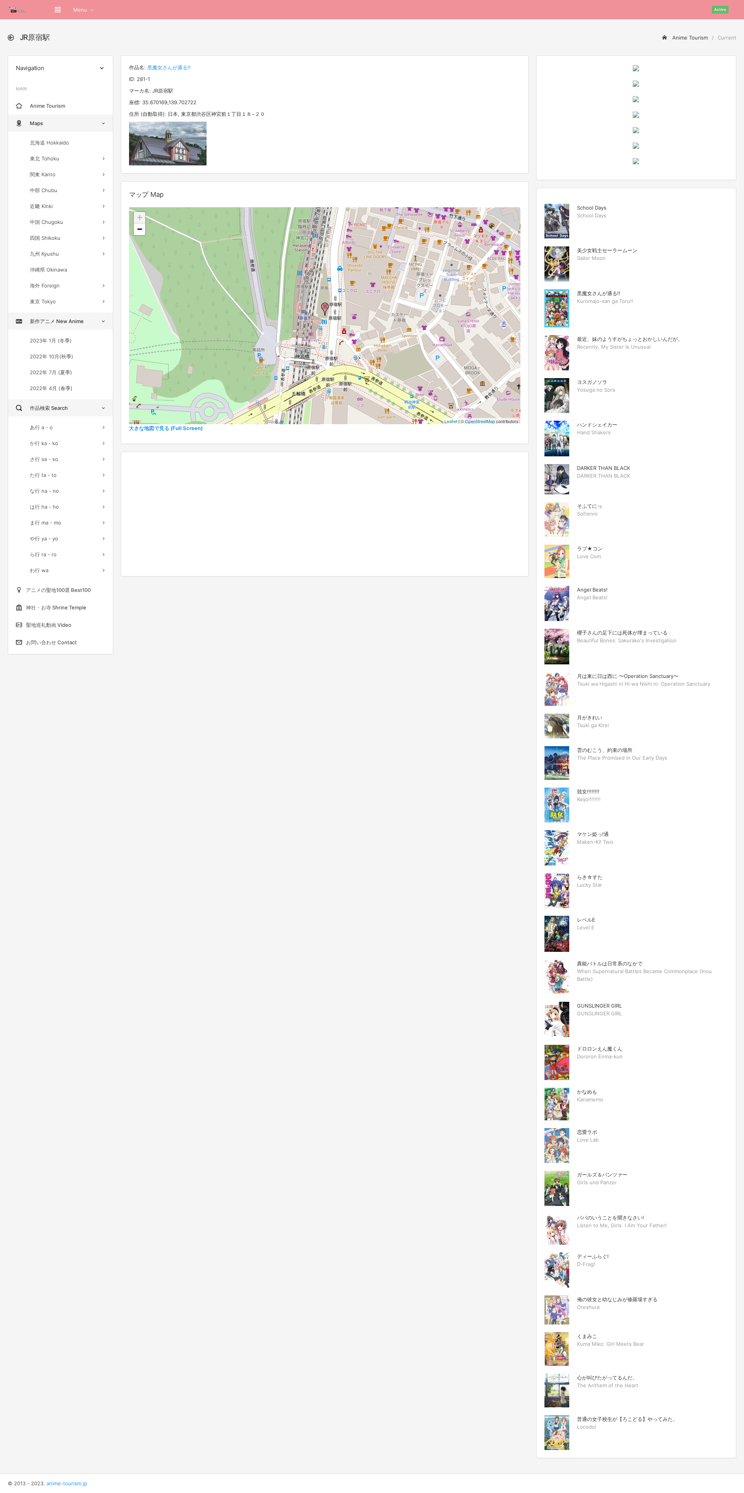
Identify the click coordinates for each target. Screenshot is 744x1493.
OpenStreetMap (480, 421)
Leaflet (450, 421)
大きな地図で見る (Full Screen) (166, 428)
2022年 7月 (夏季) (51, 372)
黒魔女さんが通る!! (169, 67)
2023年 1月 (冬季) (51, 340)
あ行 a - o (41, 427)
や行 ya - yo (44, 538)
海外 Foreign (45, 285)
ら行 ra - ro (43, 554)
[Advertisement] (324, 514)
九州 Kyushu (44, 254)
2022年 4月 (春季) (51, 388)
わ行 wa (39, 570)
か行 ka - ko (44, 443)
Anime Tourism (689, 37)
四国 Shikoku (45, 238)
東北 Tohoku (44, 158)
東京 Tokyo (43, 301)
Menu (80, 10)
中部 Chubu (43, 190)
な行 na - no (44, 491)
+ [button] (139, 217)
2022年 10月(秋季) (51, 356)
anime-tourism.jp (66, 1483)
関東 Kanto (42, 174)
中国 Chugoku (46, 222)
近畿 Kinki (41, 206)
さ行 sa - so (44, 459)
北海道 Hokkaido (49, 142)
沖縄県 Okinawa (48, 270)
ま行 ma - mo (45, 522)
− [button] (139, 229)
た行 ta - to (43, 475)
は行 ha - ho (44, 507)
